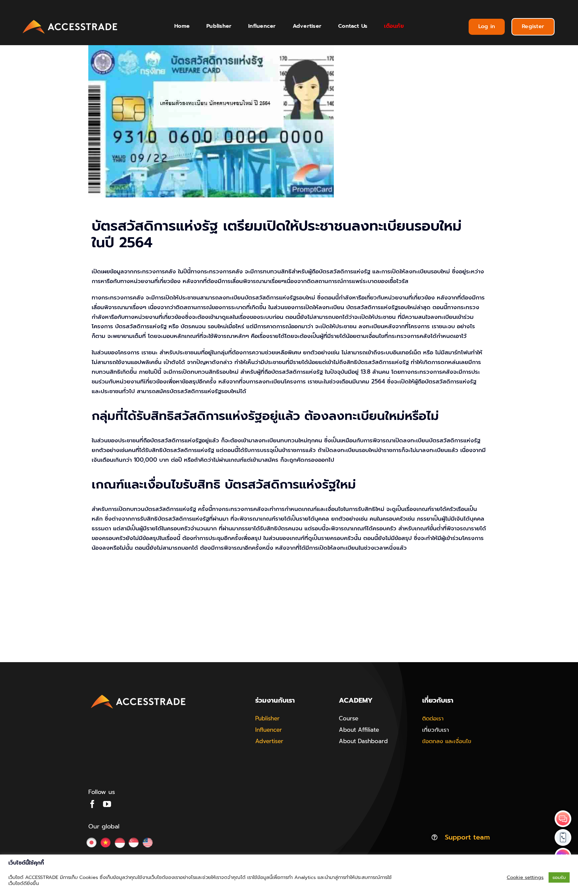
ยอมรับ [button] (559, 877)
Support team (467, 837)
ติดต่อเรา (433, 718)
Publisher (267, 718)
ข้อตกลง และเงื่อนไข (446, 741)
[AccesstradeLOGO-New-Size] (70, 20)
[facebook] (92, 804)
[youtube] (107, 804)
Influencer (268, 729)
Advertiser (269, 741)
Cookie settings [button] (525, 877)
